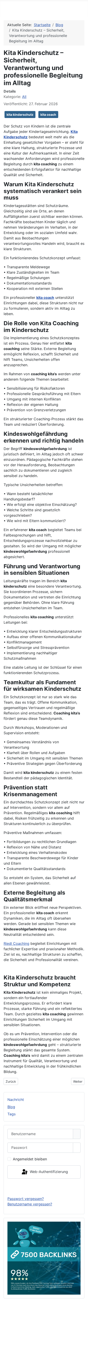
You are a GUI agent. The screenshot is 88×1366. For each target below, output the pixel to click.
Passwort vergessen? (25, 1198)
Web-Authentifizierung (48, 1171)
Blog (11, 1107)
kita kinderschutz (20, 114)
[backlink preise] (44, 1258)
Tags (11, 1114)
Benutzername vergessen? (29, 1204)
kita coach (48, 114)
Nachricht (15, 1099)
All (24, 96)
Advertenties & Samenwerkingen (44, 1317)
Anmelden (44, 1187)
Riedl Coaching (16, 943)
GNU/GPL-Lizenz (62, 1347)
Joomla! (8, 1347)
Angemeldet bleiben (30, 1159)
